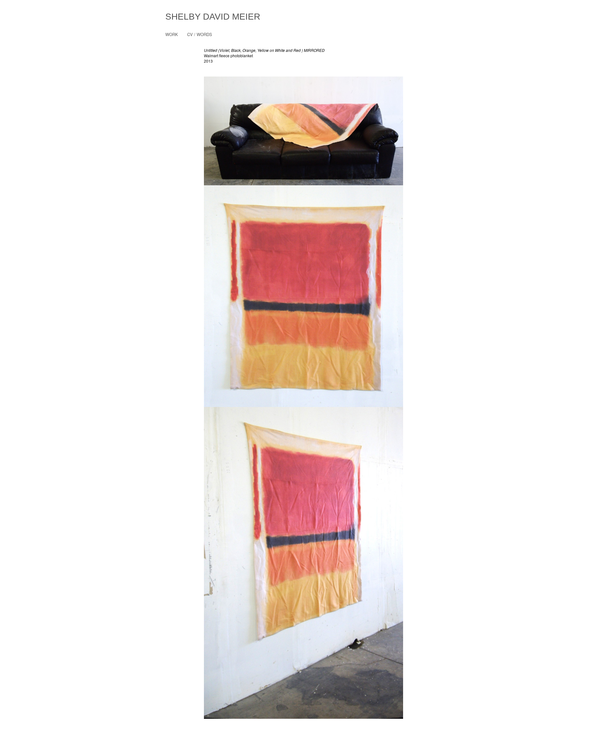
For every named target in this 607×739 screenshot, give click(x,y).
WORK (171, 34)
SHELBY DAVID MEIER (212, 17)
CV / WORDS (199, 34)
